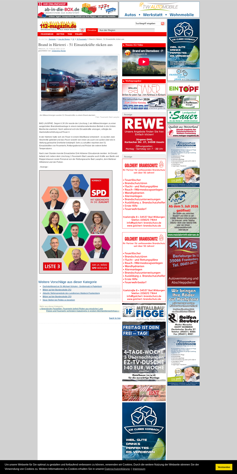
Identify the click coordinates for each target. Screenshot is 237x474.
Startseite (52, 39)
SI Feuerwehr (82, 39)
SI (73, 39)
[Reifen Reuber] (183, 335)
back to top (115, 318)
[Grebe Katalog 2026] (144, 108)
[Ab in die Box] (78, 17)
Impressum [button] (139, 469)
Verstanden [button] (224, 467)
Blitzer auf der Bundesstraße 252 (57, 290)
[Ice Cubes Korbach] (183, 66)
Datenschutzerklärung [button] (117, 469)
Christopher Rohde (59, 51)
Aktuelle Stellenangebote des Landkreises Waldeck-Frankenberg (71, 293)
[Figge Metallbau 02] (144, 380)
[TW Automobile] (159, 17)
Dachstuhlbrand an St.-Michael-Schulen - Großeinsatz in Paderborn (72, 286)
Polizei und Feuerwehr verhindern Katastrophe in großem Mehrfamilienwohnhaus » (82, 311)
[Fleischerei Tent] (144, 400)
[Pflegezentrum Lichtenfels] (183, 186)
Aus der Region (64, 39)
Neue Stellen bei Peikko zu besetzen (59, 300)
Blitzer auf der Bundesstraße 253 (57, 296)
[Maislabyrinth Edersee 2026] (183, 236)
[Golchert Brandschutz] (144, 227)
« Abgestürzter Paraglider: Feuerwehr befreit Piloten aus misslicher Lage (71, 309)
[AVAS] (183, 285)
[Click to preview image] (79, 112)
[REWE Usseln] (144, 151)
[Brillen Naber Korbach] (144, 95)
